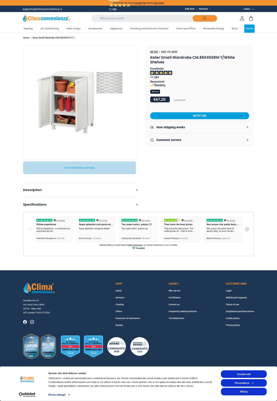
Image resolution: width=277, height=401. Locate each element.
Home (26, 38)
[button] (251, 18)
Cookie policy (232, 318)
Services (203, 9)
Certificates (174, 297)
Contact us (174, 304)
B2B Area (190, 9)
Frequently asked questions (183, 311)
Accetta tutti (244, 374)
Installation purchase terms (240, 311)
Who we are (174, 290)
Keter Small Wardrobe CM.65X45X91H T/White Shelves (54, 38)
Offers (119, 311)
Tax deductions (176, 318)
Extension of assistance (128, 318)
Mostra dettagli (57, 394)
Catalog (120, 304)
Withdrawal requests (236, 297)
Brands (119, 325)
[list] (80, 102)
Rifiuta (244, 391)
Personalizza (242, 382)
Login (229, 290)
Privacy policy (233, 325)
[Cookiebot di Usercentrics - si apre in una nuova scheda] (27, 394)
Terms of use (232, 304)
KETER (154, 51)
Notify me (199, 115)
